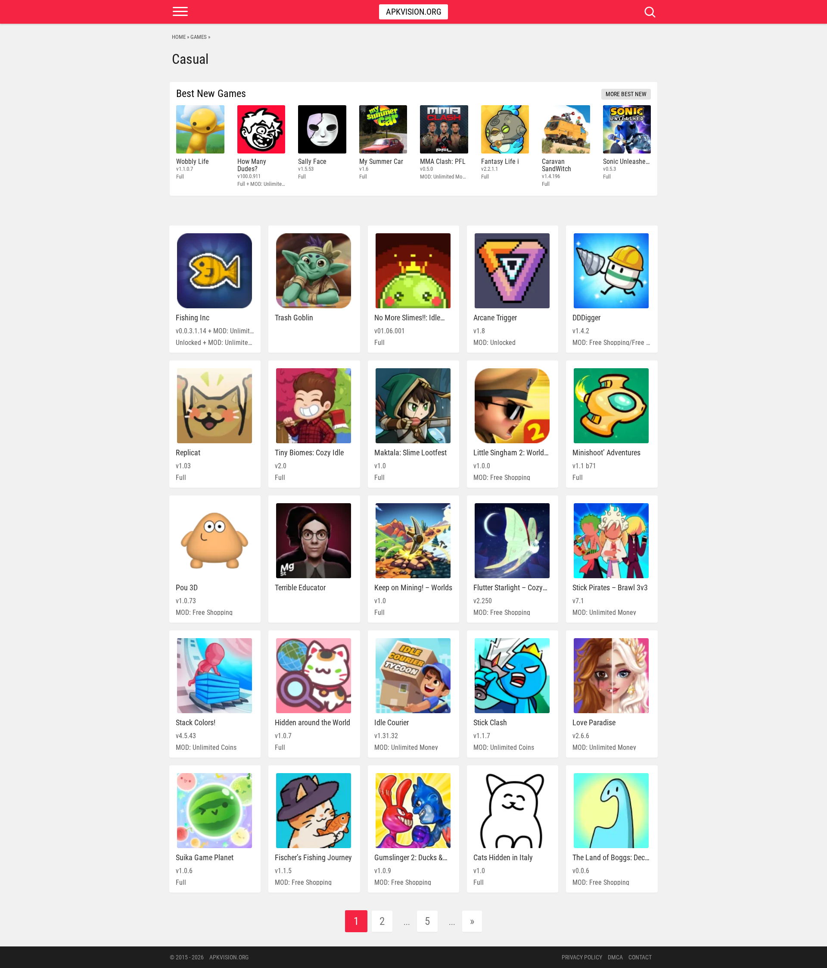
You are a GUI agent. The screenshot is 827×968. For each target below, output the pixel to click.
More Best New (626, 94)
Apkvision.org (413, 11)
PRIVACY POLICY (582, 957)
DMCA (615, 957)
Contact (640, 957)
